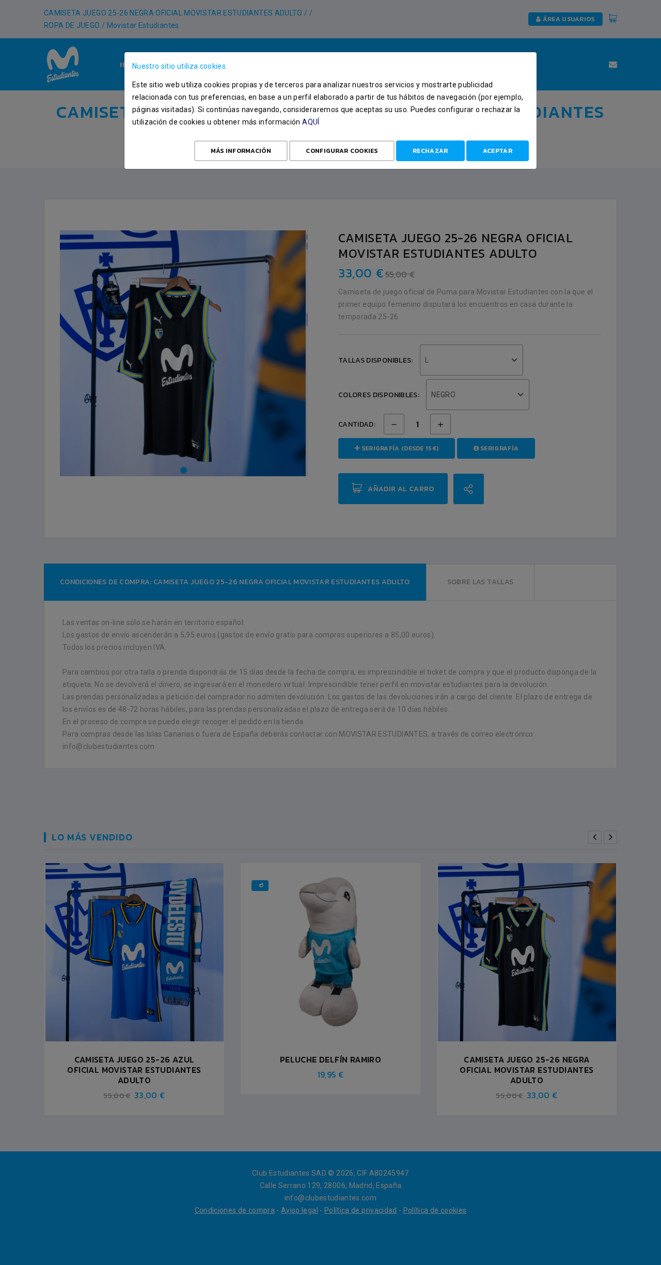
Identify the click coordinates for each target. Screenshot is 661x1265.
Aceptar (497, 150)
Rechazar (430, 150)
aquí (310, 122)
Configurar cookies (341, 150)
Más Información (241, 150)
